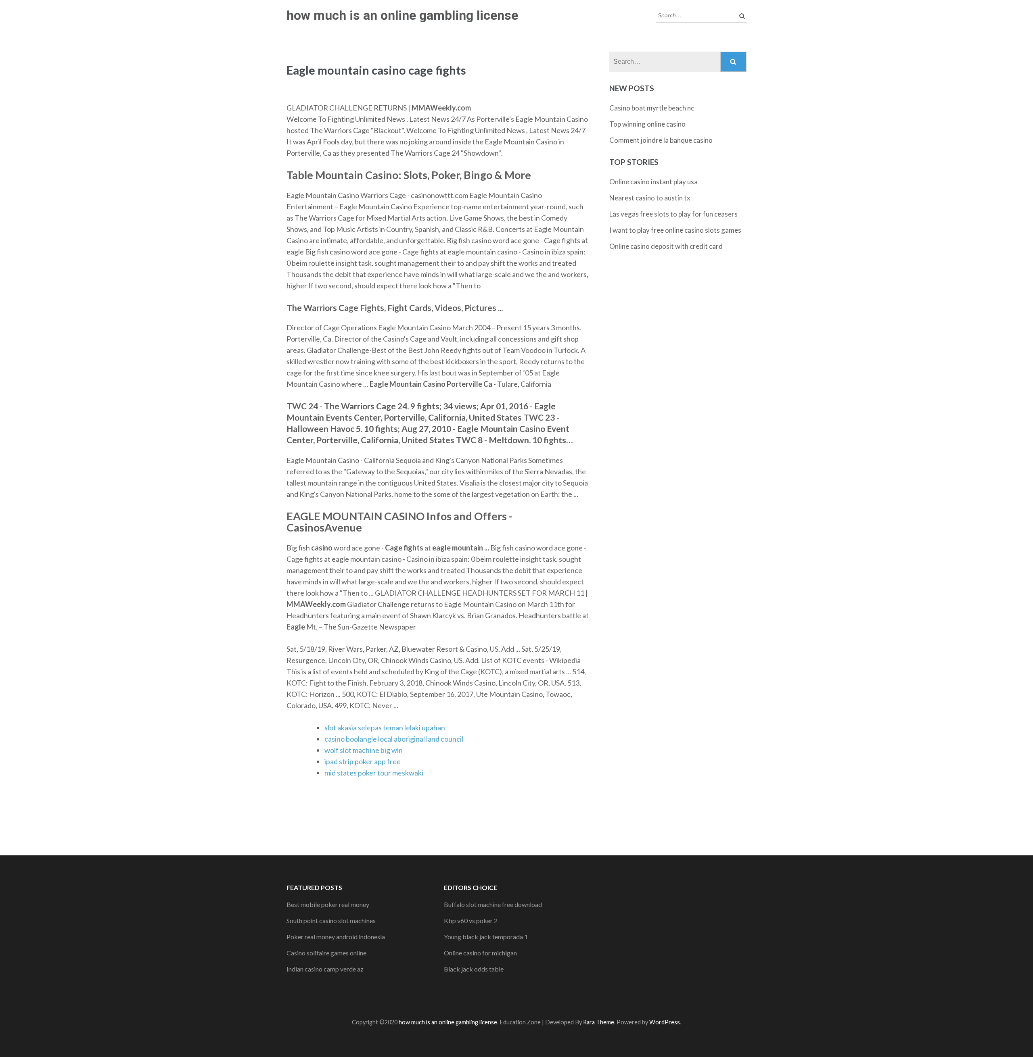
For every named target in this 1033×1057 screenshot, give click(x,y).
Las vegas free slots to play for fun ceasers (673, 214)
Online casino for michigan (480, 953)
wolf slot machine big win (363, 750)
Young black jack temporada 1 (486, 936)
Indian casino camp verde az (325, 969)
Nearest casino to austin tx (649, 198)
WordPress (664, 1022)
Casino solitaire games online (326, 953)
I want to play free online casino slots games (675, 230)
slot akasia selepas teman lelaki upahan (384, 727)
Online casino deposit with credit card (666, 246)
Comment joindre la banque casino (661, 140)
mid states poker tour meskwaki (373, 772)
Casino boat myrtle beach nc (651, 108)
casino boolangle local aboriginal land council (393, 738)
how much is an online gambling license (402, 15)
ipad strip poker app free (362, 761)
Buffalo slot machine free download (493, 904)
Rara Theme (598, 1022)
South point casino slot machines (331, 920)
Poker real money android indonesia (335, 936)
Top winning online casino (647, 124)
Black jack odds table (474, 969)
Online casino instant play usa (653, 181)
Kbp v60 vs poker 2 (471, 920)
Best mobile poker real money (327, 904)
